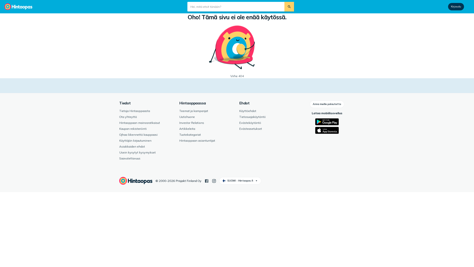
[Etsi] (289, 6)
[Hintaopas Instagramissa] (214, 180)
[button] (327, 104)
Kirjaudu (456, 6)
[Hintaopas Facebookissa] (206, 180)
